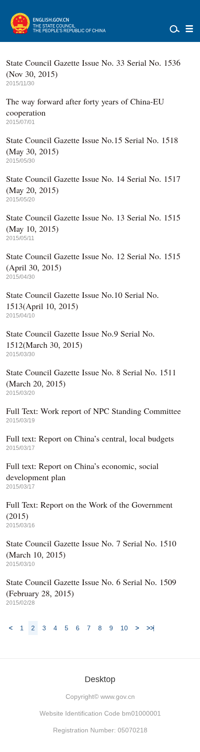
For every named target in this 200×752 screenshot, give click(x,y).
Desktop (100, 679)
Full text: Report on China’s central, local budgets (90, 438)
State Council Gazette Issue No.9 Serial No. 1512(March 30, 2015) (80, 339)
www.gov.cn (117, 696)
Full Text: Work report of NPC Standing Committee (93, 410)
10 (124, 628)
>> (150, 628)
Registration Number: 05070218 (100, 730)
